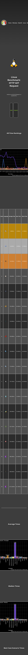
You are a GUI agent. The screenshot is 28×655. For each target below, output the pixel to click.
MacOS (20, 23)
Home (10, 23)
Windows (14, 23)
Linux (24, 23)
